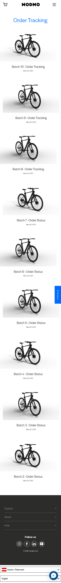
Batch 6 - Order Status (28, 271)
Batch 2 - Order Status (28, 476)
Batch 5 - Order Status (31, 323)
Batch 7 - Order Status (31, 220)
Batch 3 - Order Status (31, 425)
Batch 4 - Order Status (28, 374)
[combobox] (30, 570)
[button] (53, 575)
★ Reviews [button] (58, 295)
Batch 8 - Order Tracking (28, 169)
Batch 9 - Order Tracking (31, 118)
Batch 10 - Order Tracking (28, 66)
